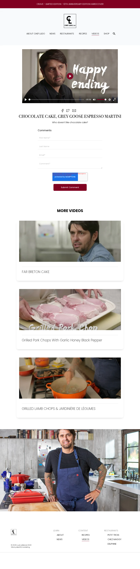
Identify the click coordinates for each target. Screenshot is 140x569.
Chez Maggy (114, 539)
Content (83, 530)
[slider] (56, 99)
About (60, 535)
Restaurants (67, 33)
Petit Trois (113, 535)
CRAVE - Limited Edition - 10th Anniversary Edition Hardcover (70, 4)
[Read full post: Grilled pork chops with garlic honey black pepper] (70, 329)
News (52, 33)
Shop (106, 33)
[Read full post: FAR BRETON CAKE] (70, 261)
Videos (95, 33)
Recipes (83, 33)
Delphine (112, 543)
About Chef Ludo (35, 33)
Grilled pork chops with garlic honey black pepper (62, 340)
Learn (56, 530)
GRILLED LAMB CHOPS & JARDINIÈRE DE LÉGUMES (58, 408)
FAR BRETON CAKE (35, 271)
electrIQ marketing (23, 547)
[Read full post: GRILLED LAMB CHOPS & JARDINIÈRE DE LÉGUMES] (70, 397)
